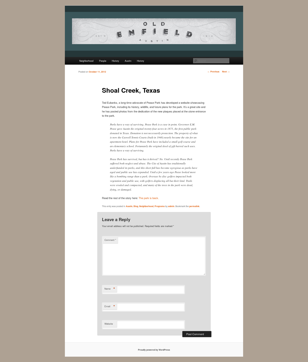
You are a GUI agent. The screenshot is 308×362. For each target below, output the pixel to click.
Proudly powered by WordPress (154, 349)
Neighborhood (86, 60)
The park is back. (149, 198)
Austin (128, 60)
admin (171, 206)
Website (108, 323)
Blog (136, 206)
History (115, 60)
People (102, 60)
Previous (213, 71)
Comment (110, 240)
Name (109, 289)
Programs (160, 206)
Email (109, 306)
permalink (194, 206)
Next (226, 71)
